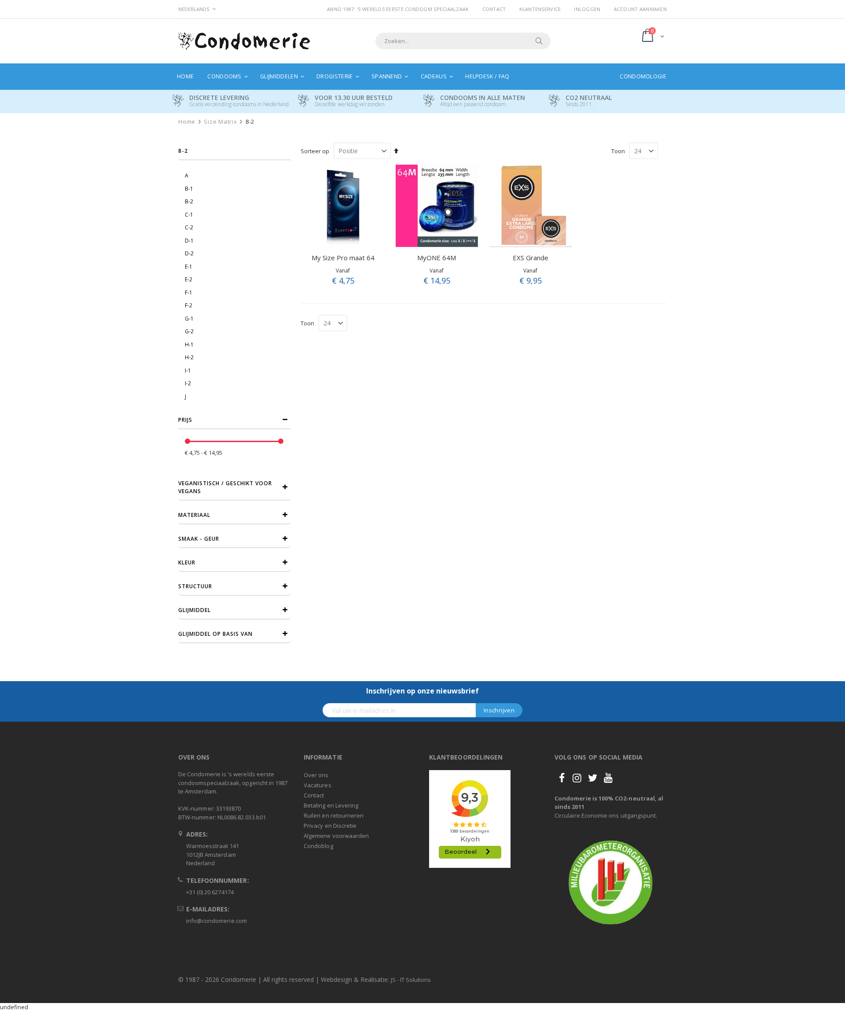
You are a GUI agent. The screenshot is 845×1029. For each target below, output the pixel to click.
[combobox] (463, 41)
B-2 (189, 201)
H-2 (189, 357)
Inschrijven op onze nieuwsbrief (422, 691)
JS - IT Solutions (411, 980)
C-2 (189, 227)
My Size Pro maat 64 (343, 257)
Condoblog (318, 846)
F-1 (188, 292)
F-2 (188, 305)
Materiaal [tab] (194, 515)
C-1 (189, 214)
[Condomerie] (244, 41)
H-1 (189, 344)
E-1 (188, 266)
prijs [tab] (185, 420)
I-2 (188, 383)
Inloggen (587, 9)
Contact (494, 9)
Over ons (316, 775)
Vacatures (317, 785)
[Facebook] (562, 778)
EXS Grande (530, 257)
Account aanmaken (640, 9)
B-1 (189, 188)
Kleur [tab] (186, 562)
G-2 (189, 331)
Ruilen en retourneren (334, 815)
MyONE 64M (436, 257)
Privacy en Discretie (330, 826)
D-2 (189, 253)
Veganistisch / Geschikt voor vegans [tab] (225, 487)
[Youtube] (608, 778)
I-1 (188, 370)
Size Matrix (220, 122)
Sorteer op (315, 151)
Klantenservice (540, 9)
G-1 (189, 318)
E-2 (188, 279)
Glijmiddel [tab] (194, 610)
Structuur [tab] (195, 586)
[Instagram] (577, 778)
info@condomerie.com (216, 921)
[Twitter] (593, 778)
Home (186, 121)
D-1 (189, 240)
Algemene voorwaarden (336, 836)
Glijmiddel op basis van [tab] (215, 634)
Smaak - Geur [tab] (198, 538)
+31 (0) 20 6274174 (210, 892)
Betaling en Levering (331, 805)
